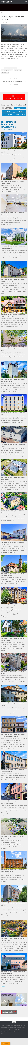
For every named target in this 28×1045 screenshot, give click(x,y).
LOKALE (7, 111)
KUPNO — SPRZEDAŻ (14, 97)
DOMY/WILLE (8, 114)
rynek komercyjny (5, 72)
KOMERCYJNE (20, 108)
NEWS (2, 12)
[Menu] (26, 2)
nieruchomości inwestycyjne (10, 68)
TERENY (20, 111)
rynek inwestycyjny (18, 70)
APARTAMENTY (20, 114)
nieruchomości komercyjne (7, 70)
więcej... (3, 986)
